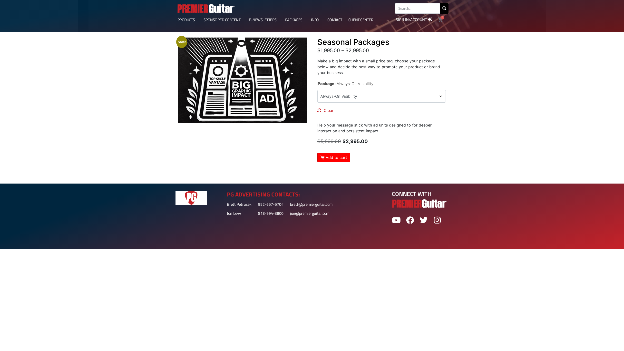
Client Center (360, 20)
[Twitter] (424, 220)
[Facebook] (410, 220)
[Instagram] (437, 220)
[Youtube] (396, 220)
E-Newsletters (262, 20)
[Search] (444, 8)
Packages (293, 20)
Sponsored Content (222, 20)
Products (186, 20)
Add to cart (336, 157)
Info (315, 20)
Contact (334, 20)
